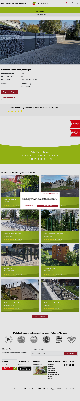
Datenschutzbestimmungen (51, 193)
